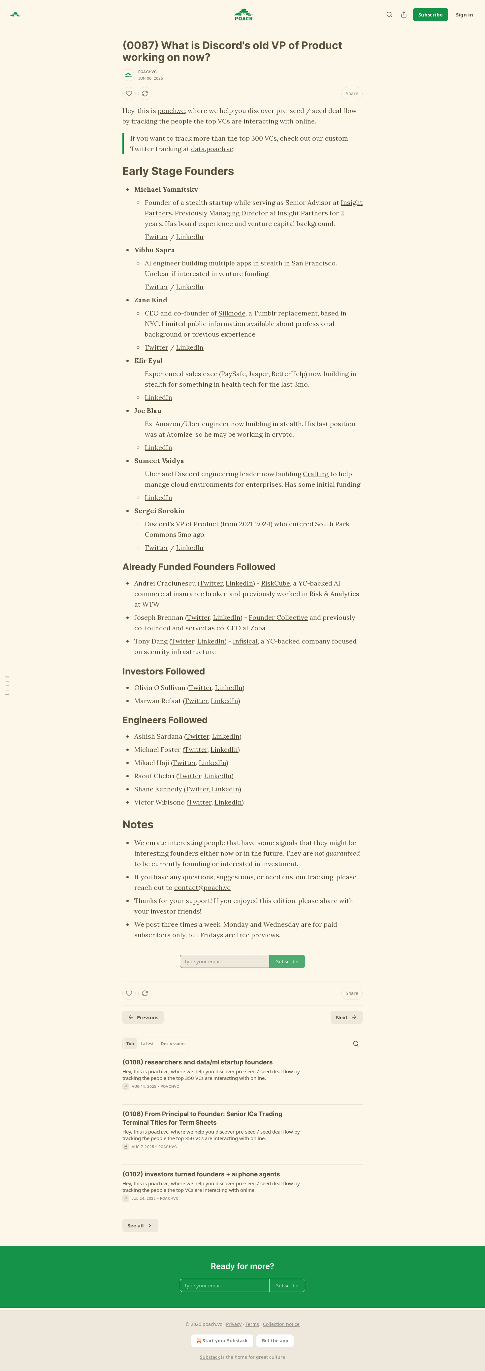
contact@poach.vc (202, 887)
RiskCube (275, 583)
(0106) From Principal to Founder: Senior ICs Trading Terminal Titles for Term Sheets (202, 1118)
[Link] (113, 171)
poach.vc (171, 110)
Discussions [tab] (173, 1044)
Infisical (245, 641)
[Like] (129, 93)
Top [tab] (130, 1044)
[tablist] (155, 1043)
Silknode (231, 313)
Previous (147, 1017)
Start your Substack (225, 1340)
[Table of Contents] (7, 685)
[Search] (389, 14)
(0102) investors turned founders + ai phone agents (201, 1174)
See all (136, 1225)
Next (342, 1017)
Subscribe (430, 14)
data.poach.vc (212, 149)
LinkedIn (190, 237)
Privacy (234, 1324)
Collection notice (281, 1324)
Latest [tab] (147, 1044)
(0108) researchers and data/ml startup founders (197, 1062)
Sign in (464, 14)
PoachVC (147, 71)
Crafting (316, 474)
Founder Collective (278, 617)
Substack (210, 1357)
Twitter (156, 237)
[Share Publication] (403, 14)
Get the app (275, 1340)
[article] (242, 1079)
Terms (252, 1324)
